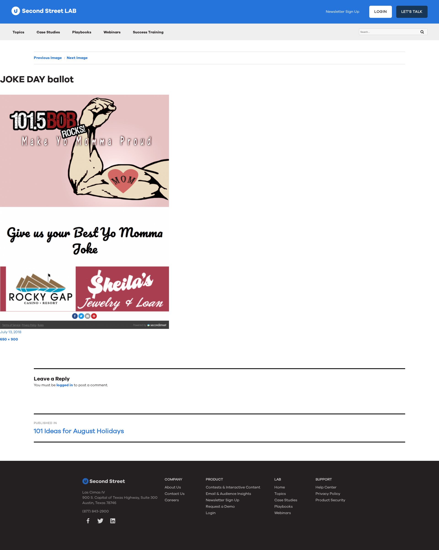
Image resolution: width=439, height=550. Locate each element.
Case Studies (48, 32)
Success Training (148, 32)
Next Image (77, 57)
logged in (64, 385)
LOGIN (380, 11)
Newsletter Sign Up (342, 11)
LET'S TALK (412, 11)
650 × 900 (9, 339)
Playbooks (81, 32)
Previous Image (48, 57)
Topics (18, 32)
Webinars (112, 32)
